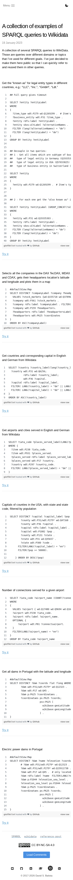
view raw (64, 245)
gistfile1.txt (10, 245)
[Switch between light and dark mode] (66, 5)
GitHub (36, 245)
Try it (5, 254)
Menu (6, 5)
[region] (36, 168)
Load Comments (37, 854)
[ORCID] (50, 868)
